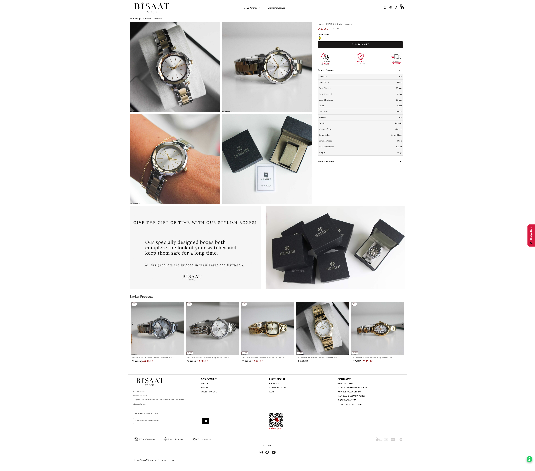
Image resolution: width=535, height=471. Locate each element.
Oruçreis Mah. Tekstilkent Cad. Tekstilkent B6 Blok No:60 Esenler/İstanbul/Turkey (160, 402)
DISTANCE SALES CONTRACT (350, 392)
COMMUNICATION (277, 388)
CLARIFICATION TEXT (346, 400)
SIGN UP (204, 384)
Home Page (135, 19)
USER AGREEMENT (345, 384)
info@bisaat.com (140, 396)
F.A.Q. (271, 392)
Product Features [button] (326, 70)
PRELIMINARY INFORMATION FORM (353, 388)
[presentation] (132, 323)
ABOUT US (274, 384)
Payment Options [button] (326, 161)
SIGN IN (204, 388)
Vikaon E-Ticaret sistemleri (150, 460)
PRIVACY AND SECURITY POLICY (351, 396)
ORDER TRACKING (209, 392)
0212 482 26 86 (138, 391)
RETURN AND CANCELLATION (350, 404)
